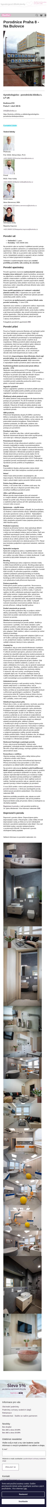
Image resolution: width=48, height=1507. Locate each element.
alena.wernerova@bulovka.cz (26, 205)
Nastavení (23, 1494)
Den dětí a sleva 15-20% (11, 1430)
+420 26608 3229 (9, 229)
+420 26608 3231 (9, 205)
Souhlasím (23, 1501)
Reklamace (7, 1413)
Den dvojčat (6, 1427)
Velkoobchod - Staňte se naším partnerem (19, 1416)
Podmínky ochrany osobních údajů (16, 1410)
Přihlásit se (10, 1467)
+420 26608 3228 (9, 182)
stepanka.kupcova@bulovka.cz (27, 229)
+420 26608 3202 (9, 158)
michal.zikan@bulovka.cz (25, 158)
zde (25, 1489)
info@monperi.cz (13, 1480)
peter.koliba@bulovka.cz (24, 182)
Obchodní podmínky (10, 1407)
